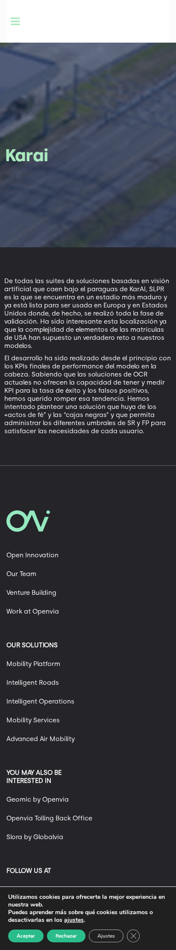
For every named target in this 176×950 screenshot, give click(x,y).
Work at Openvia (32, 611)
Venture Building (31, 593)
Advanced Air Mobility (40, 739)
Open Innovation (32, 555)
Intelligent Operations (40, 701)
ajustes (74, 920)
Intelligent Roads (32, 682)
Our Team (21, 574)
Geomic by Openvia (37, 799)
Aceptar (26, 936)
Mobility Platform (33, 664)
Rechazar (66, 936)
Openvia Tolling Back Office (49, 818)
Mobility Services (33, 720)
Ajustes (106, 936)
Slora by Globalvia (34, 837)
